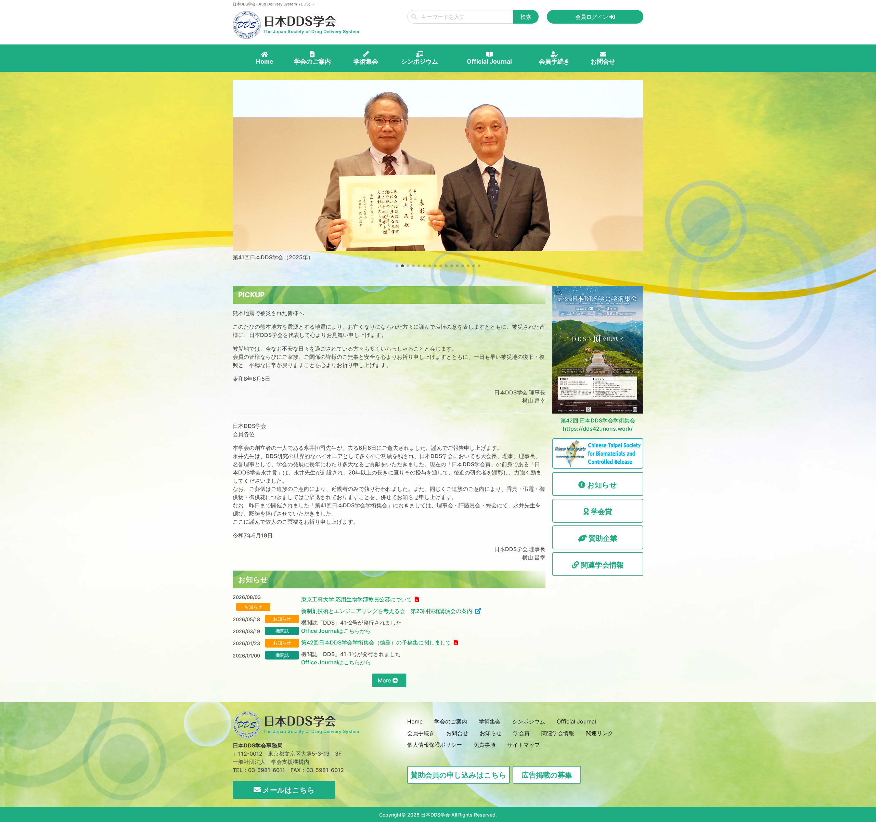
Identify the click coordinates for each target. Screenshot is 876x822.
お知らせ (491, 733)
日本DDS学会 (435, 815)
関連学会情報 (557, 733)
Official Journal (576, 721)
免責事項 (484, 744)
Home (415, 721)
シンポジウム (528, 721)
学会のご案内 (450, 721)
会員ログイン (592, 16)
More (385, 680)
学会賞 (521, 733)
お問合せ (457, 733)
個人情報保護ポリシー (434, 744)
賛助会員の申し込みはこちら (458, 775)
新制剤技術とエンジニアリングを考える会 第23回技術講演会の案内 (386, 611)
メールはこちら (288, 790)
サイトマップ (523, 744)
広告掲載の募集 (546, 775)
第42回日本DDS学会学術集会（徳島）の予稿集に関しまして (376, 642)
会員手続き (421, 733)
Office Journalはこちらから (336, 630)
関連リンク (599, 733)
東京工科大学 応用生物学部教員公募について (356, 599)
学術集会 (490, 721)
